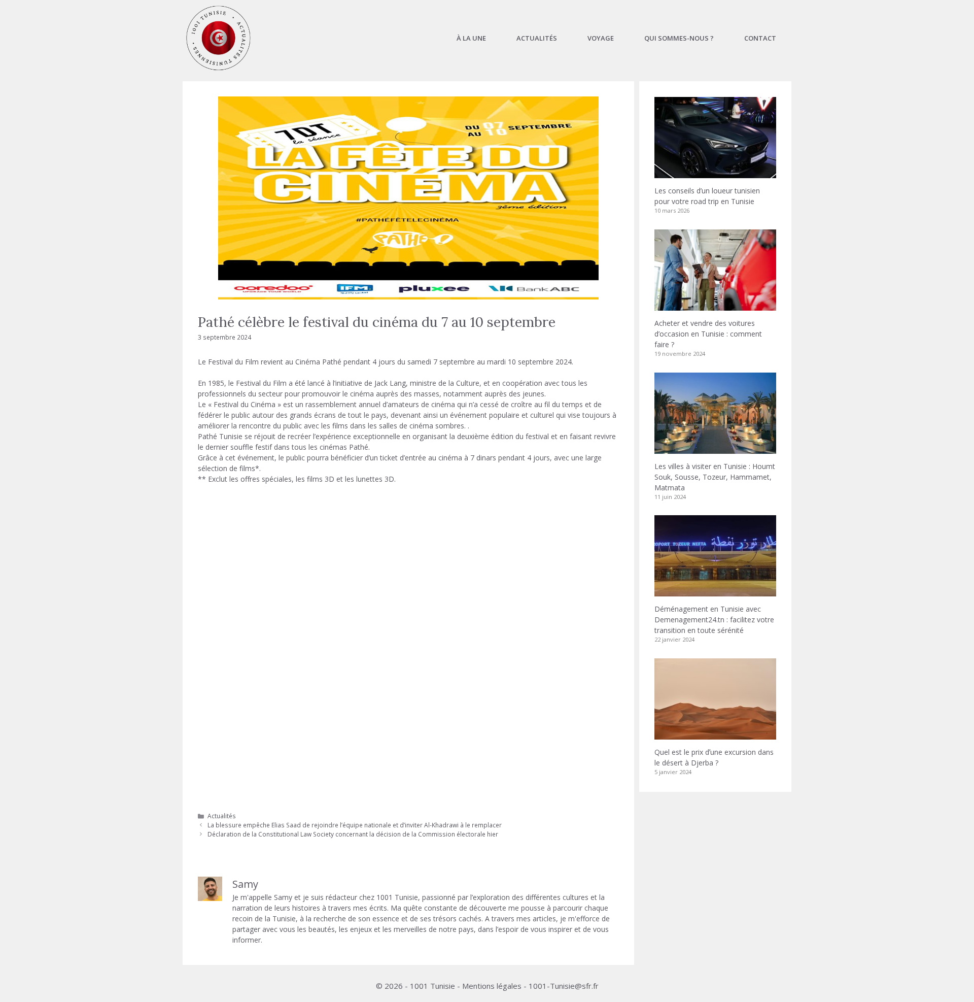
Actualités (536, 38)
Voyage (600, 38)
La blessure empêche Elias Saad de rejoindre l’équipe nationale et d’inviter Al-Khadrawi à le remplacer (354, 825)
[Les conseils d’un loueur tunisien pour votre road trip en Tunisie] (715, 173)
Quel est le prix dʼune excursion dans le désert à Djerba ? (714, 757)
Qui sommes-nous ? (679, 38)
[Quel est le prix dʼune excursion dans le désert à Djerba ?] (715, 734)
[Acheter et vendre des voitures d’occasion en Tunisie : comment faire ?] (715, 305)
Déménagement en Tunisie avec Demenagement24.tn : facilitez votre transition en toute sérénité (714, 619)
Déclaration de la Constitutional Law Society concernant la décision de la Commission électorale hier (352, 834)
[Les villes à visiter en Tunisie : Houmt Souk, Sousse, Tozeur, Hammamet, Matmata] (715, 448)
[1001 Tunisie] (218, 38)
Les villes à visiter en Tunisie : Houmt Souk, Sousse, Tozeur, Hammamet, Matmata (714, 476)
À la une (471, 38)
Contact (760, 38)
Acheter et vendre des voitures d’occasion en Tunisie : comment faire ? (708, 333)
